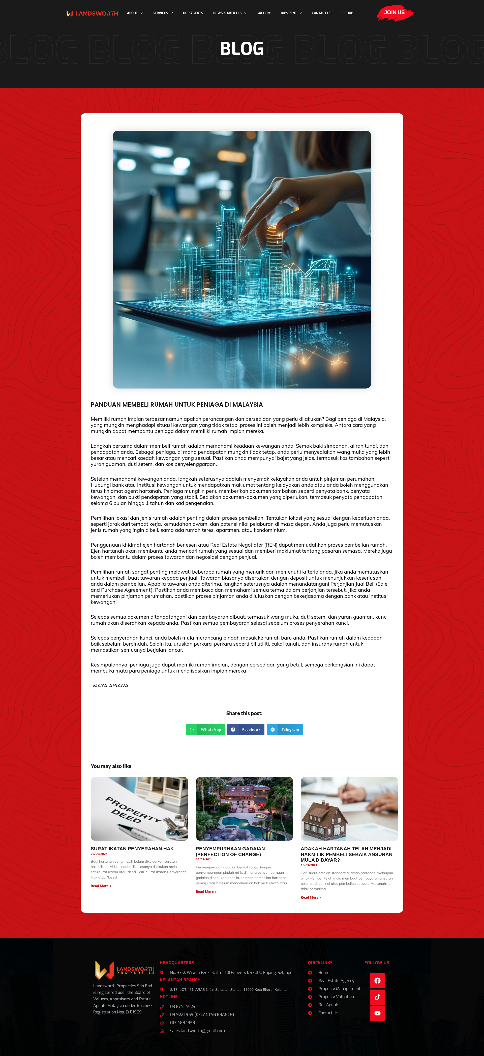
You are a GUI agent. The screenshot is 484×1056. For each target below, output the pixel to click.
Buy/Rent (289, 13)
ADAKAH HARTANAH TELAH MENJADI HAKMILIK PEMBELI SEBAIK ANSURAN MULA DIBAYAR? (346, 854)
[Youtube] (377, 1013)
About (132, 13)
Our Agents (193, 13)
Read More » (101, 886)
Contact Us (321, 13)
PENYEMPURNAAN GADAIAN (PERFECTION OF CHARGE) (230, 851)
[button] (205, 729)
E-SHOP (347, 13)
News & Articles (227, 13)
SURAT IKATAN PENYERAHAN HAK (132, 848)
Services (160, 13)
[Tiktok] (377, 997)
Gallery (264, 13)
